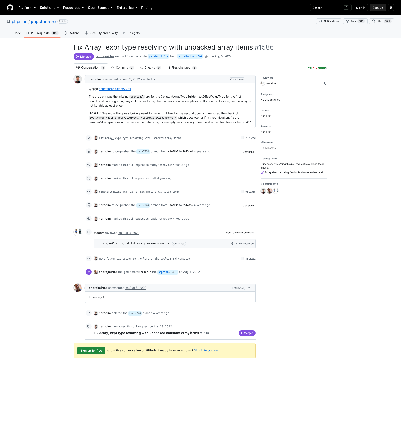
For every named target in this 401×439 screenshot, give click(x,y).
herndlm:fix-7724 (190, 56)
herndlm (95, 79)
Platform (25, 7)
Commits (126, 67)
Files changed (185, 67)
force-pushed (121, 151)
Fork (357, 21)
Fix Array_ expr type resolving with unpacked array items (140, 138)
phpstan (20, 21)
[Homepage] (10, 7)
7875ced (250, 138)
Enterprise (125, 7)
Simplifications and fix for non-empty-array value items (139, 191)
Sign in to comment (207, 350)
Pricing (147, 7)
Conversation (94, 67)
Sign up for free (91, 350)
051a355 (250, 191)
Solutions (48, 7)
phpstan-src (43, 21)
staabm (99, 232)
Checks (154, 67)
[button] (149, 79)
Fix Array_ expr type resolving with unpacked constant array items (151, 333)
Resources (71, 7)
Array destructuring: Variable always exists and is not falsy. (295, 172)
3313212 (250, 258)
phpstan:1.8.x (158, 56)
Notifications (331, 21)
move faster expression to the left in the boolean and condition (145, 258)
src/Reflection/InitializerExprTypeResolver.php (136, 243)
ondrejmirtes (105, 56)
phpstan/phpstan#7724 (115, 88)
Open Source (98, 7)
